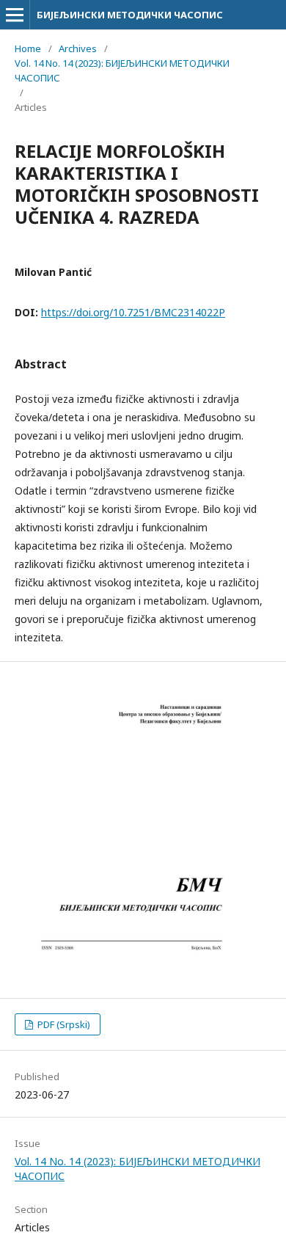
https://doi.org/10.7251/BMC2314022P (133, 312)
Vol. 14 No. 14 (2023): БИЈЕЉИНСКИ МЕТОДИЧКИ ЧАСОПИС (122, 70)
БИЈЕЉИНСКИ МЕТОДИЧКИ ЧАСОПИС (130, 14)
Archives (78, 48)
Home (28, 48)
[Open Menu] (14, 14)
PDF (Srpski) (62, 1024)
